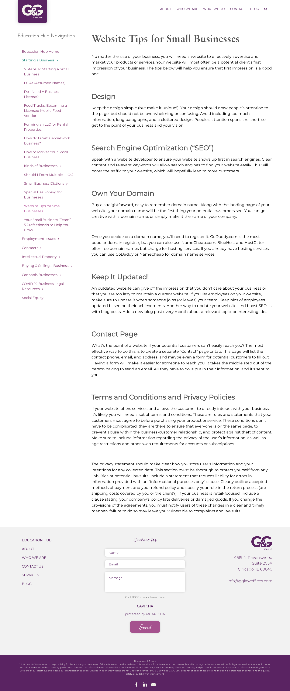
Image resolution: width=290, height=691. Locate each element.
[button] (265, 9)
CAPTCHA (145, 606)
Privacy (152, 661)
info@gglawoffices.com (250, 580)
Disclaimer (140, 661)
